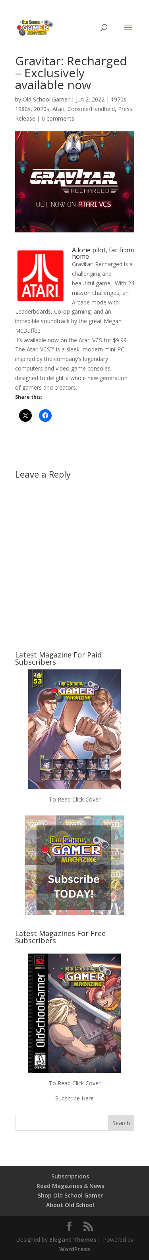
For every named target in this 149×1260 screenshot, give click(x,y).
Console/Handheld (91, 109)
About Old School (70, 1205)
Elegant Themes (73, 1239)
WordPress (74, 1249)
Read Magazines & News (70, 1186)
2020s (41, 109)
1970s (118, 99)
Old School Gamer (46, 99)
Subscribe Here (74, 1098)
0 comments (58, 118)
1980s (23, 109)
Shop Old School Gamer (70, 1195)
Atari (58, 109)
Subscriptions (70, 1176)
